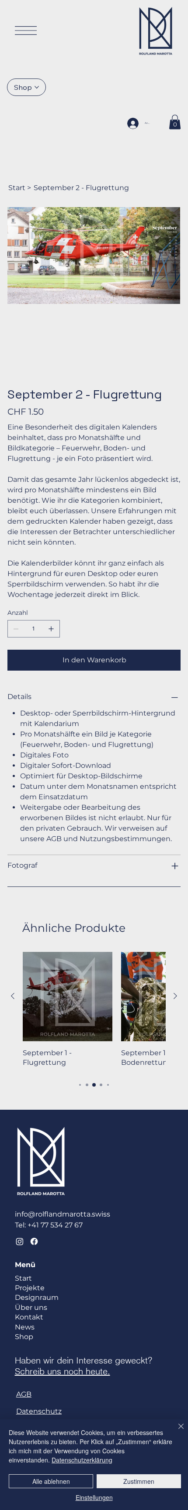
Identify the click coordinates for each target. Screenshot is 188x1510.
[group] (94, 1009)
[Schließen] (175, 1431)
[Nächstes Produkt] (175, 996)
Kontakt (29, 1317)
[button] (175, 122)
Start (23, 1278)
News (25, 1327)
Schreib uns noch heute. (62, 1371)
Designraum (37, 1297)
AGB (23, 1394)
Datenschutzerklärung (82, 1459)
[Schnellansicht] (67, 996)
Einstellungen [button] (94, 1497)
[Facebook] (34, 1241)
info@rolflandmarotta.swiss (62, 1214)
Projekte (30, 1288)
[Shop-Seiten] (37, 87)
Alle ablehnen (51, 1481)
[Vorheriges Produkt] (12, 996)
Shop (24, 1337)
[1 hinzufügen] (51, 628)
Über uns (31, 1307)
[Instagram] (19, 1241)
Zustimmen (138, 1481)
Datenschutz (39, 1411)
